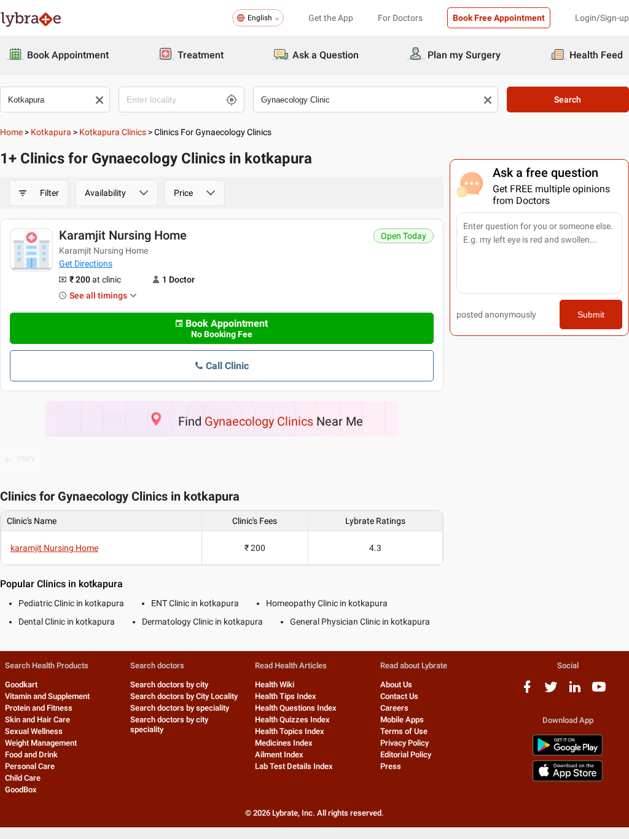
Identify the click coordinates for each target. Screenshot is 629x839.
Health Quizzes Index (292, 719)
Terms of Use (404, 731)
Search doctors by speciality (179, 707)
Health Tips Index (285, 696)
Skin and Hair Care (37, 719)
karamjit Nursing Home (123, 235)
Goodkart (21, 684)
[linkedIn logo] (575, 691)
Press (390, 766)
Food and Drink (31, 754)
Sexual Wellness (34, 731)
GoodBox (21, 789)
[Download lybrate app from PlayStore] (567, 753)
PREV (26, 459)
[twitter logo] (551, 691)
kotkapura (51, 132)
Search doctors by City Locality (184, 696)
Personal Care (30, 766)
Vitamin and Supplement (47, 696)
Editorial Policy (405, 754)
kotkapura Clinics (112, 132)
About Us (396, 684)
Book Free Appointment (499, 18)
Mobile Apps (402, 719)
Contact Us (399, 696)
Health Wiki (274, 684)
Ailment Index (279, 754)
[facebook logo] (527, 691)
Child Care (23, 777)
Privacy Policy (404, 742)
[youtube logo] (599, 691)
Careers (394, 707)
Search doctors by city (169, 684)
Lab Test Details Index (294, 766)
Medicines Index (284, 742)
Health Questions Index (296, 707)
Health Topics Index (289, 731)
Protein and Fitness (38, 707)
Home (11, 132)
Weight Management (41, 742)
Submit (590, 314)
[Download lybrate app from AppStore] (567, 779)
